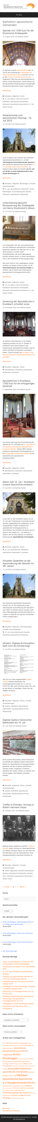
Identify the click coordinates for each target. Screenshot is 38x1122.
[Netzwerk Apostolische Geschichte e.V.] (19, 6)
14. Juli (7, 99)
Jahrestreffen (13, 1068)
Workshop (21, 1098)
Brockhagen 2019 (7, 1063)
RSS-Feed (6, 1108)
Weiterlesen (7, 90)
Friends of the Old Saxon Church (19, 77)
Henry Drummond (22, 99)
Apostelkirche (9, 370)
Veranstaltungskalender (12, 1093)
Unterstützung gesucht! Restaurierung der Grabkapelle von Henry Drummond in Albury (19, 205)
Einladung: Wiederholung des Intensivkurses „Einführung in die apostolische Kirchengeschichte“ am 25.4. (18, 998)
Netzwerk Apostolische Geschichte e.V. (16, 104)
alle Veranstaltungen (10, 951)
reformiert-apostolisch (8, 1088)
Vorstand (27, 1095)
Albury (12, 99)
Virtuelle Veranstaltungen (12, 629)
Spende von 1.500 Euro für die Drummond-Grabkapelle (18, 32)
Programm (28, 1086)
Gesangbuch (15, 1066)
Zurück (6, 887)
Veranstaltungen (26, 627)
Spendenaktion (22, 70)
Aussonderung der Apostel (21, 192)
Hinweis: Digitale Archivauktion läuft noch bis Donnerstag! (19, 644)
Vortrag (6, 1098)
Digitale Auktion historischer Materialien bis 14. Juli (17, 721)
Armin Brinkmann (7, 1061)
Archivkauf (30, 1059)
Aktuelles (8, 96)
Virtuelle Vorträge (17, 1095)
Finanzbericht (7, 1066)
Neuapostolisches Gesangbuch (11, 1086)
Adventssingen (23, 1043)
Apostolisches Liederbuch (19, 189)
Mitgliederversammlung (9, 1075)
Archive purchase (22, 1058)
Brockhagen (24, 183)
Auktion (7, 706)
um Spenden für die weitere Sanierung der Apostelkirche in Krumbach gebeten (19, 447)
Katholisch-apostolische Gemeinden (15, 101)
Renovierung (6, 1090)
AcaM (7, 871)
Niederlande (7, 711)
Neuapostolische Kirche (20, 709)
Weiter (23, 887)
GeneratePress (20, 1119)
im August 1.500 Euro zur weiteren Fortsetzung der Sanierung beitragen (18, 355)
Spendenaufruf (19, 1090)
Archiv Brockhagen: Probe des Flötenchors (18, 942)
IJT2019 (5, 1069)
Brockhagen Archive (18, 1063)
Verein (22, 96)
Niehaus (22, 1086)
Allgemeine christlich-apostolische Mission (13, 1045)
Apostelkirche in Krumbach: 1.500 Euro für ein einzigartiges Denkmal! (19, 383)
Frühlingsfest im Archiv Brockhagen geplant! (18, 1004)
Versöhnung (32, 1093)
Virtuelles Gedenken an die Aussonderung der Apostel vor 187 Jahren (18, 563)
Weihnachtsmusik (14, 1098)
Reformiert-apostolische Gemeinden (23, 1088)
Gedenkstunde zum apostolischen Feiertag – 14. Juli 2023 (17, 118)
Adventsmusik (13, 1043)
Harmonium (22, 1066)
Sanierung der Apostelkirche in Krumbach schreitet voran (18, 302)
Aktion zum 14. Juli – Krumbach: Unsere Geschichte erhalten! (19, 483)
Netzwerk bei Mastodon (11, 1111)
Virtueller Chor (7, 1095)
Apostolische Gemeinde (17, 873)
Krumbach (15, 372)
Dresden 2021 (27, 1063)
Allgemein (15, 96)
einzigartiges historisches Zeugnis (17, 453)
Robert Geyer (7, 879)
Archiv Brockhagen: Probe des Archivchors (18, 933)
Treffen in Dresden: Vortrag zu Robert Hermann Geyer (18, 806)
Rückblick (11, 1090)
